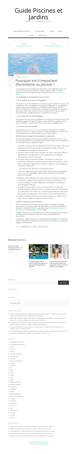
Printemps (13, 401)
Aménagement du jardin (17, 342)
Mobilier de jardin (15, 384)
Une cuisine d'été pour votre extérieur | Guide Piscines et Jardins (30, 327)
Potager (12, 399)
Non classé (13, 387)
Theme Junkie (44, 444)
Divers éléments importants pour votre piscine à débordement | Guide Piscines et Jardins (37, 331)
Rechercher (11, 279)
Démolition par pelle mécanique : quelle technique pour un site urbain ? (31, 433)
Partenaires (43, 35)
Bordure (12, 349)
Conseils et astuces (16, 354)
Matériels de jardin (15, 382)
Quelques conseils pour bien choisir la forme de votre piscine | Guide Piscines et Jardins (37, 322)
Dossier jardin (39, 31)
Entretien (18, 77)
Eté (11, 368)
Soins (11, 408)
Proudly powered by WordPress (38, 442)
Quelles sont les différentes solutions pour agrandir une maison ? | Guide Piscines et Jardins (38, 314)
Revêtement (13, 403)
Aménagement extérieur (21, 31)
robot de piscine (23, 173)
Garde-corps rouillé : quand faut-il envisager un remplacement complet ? (32, 426)
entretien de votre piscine (33, 130)
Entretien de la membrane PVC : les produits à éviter (15, 248)
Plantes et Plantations (16, 396)
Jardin (60, 31)
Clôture (12, 351)
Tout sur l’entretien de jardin (52, 46)
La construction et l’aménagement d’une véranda (28, 316)
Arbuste (12, 347)
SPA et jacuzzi (14, 410)
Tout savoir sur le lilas (23, 46)
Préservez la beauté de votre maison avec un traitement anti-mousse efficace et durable (58, 264)
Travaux (12, 415)
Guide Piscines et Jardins (38, 13)
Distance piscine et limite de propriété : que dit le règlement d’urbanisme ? (32, 436)
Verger (12, 417)
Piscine (31, 35)
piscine (35, 226)
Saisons (12, 406)
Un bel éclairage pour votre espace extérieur (31, 320)
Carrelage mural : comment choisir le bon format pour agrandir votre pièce (32, 431)
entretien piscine (26, 226)
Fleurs (12, 370)
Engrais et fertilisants (16, 361)
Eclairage (13, 358)
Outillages (13, 389)
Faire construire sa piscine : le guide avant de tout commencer (29, 324)
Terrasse (13, 413)
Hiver (11, 377)
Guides (52, 31)
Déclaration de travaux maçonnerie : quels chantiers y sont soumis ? (31, 429)
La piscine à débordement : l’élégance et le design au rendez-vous (30, 333)
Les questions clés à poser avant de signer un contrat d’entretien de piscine (38, 264)
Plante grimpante (15, 394)
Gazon (12, 373)
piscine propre (43, 226)
